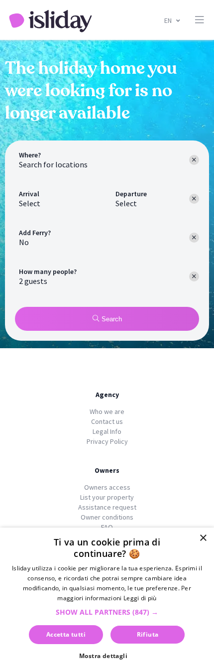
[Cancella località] (194, 160)
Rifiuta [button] (148, 634)
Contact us (107, 421)
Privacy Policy (107, 441)
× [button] (203, 538)
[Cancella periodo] (194, 199)
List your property (107, 497)
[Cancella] (194, 238)
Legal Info (107, 431)
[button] (107, 612)
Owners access (107, 487)
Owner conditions (107, 517)
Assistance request (107, 507)
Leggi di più (140, 598)
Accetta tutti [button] (66, 634)
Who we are (107, 411)
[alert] (107, 600)
